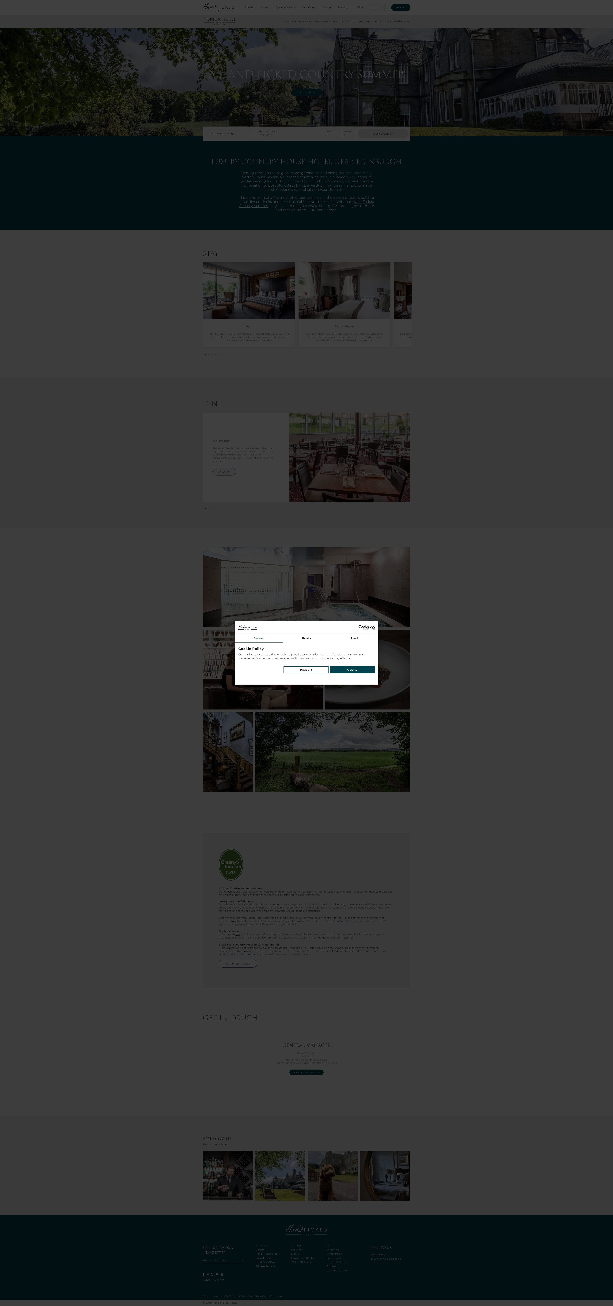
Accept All (352, 669)
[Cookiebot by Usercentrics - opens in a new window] (340, 627)
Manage (304, 669)
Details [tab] (306, 638)
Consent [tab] (259, 638)
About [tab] (354, 638)
